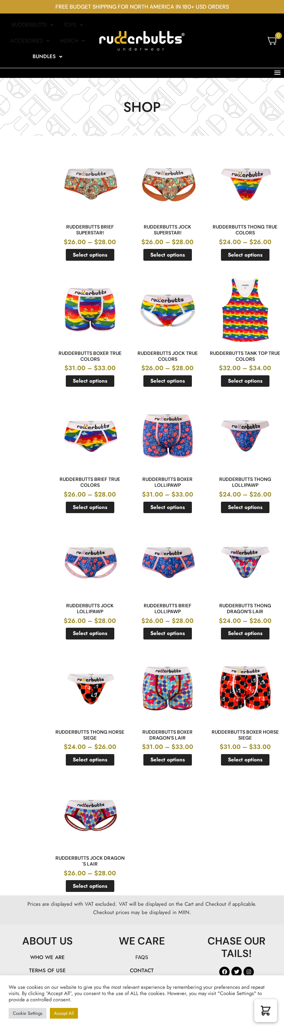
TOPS (70, 25)
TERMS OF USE (47, 970)
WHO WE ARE (47, 957)
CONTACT (142, 970)
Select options (90, 255)
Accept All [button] (64, 1013)
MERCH (69, 41)
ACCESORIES (26, 41)
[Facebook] (224, 972)
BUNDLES (44, 56)
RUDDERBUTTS (29, 25)
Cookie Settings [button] (27, 1013)
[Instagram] (248, 972)
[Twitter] (236, 972)
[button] (33, 25)
